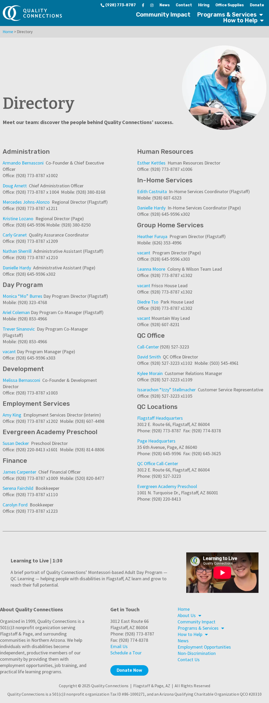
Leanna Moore (151, 269)
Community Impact (163, 15)
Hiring (203, 5)
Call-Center (148, 347)
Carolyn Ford (15, 505)
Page (142, 441)
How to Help (240, 20)
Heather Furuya (152, 236)
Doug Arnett (15, 186)
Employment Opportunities (204, 647)
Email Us (119, 646)
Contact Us (189, 659)
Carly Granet (15, 235)
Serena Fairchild (18, 488)
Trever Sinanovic (19, 329)
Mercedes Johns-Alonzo (26, 202)
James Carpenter (19, 472)
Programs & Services (227, 15)
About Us (187, 615)
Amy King (12, 415)
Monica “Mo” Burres (22, 296)
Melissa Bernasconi (21, 380)
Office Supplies (229, 5)
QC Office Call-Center (157, 463)
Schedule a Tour (126, 653)
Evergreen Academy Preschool (167, 486)
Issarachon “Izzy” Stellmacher (166, 390)
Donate (257, 5)
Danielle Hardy (17, 268)
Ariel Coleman (16, 312)
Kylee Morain (150, 373)
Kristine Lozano (18, 218)
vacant (9, 351)
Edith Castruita (152, 191)
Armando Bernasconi (23, 163)
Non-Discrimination (197, 653)
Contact (184, 5)
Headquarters (169, 418)
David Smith (149, 357)
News (164, 5)
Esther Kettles (151, 163)
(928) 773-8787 (120, 5)
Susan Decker (16, 443)
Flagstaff (146, 418)
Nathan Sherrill (17, 251)
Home (8, 31)
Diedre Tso (147, 302)
